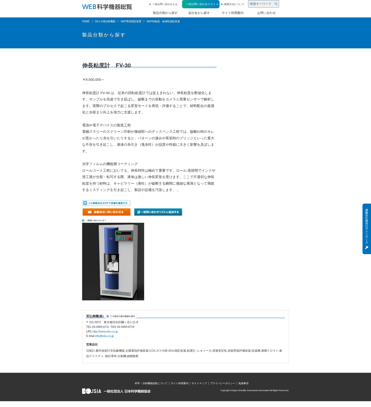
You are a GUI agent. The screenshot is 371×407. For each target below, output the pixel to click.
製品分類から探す (165, 13)
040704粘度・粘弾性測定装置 (163, 21)
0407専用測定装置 (131, 21)
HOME (86, 21)
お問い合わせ (266, 13)
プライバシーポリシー (222, 383)
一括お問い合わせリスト (201, 4)
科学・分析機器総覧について (151, 383)
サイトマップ (199, 383)
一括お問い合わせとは (164, 4)
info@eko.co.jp (104, 336)
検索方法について (234, 4)
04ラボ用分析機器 (105, 21)
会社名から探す (199, 13)
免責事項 (243, 383)
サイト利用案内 (232, 13)
